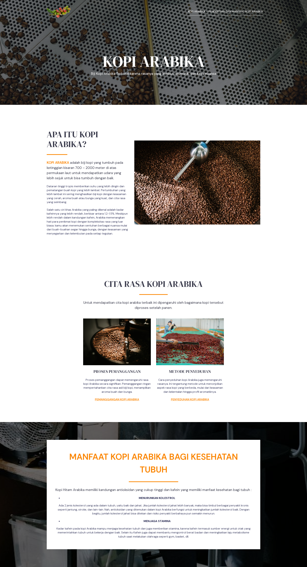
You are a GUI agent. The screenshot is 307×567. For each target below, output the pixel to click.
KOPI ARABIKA (58, 162)
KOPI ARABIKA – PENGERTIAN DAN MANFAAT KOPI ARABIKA (225, 11)
